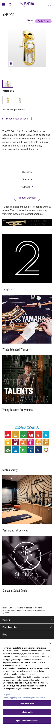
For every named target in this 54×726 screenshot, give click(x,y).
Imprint (7, 694)
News (4, 634)
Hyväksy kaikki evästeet (27, 720)
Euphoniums (40, 610)
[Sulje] (50, 643)
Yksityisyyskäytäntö (13, 697)
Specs (25, 179)
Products (28, 610)
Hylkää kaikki (27, 711)
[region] (27, 682)
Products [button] (6, 620)
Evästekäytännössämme (34, 697)
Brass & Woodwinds (13, 610)
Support (25, 186)
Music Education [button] (9, 627)
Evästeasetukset (27, 703)
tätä (38, 688)
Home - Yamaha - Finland (12, 607)
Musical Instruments (34, 607)
